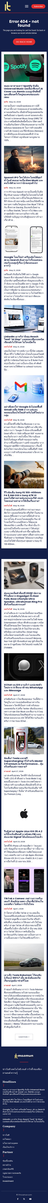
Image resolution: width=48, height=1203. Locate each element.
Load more (23, 1037)
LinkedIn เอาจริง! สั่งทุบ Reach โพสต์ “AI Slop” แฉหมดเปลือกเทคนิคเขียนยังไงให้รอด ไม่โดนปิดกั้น (24, 339)
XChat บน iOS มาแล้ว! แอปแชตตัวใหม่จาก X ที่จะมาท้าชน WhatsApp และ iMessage (23, 687)
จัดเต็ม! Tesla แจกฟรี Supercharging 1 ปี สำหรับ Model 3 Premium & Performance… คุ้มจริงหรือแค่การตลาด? (23, 762)
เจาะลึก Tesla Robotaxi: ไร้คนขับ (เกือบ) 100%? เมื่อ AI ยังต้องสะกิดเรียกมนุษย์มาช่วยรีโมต (22, 977)
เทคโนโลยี (8, 347)
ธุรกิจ (6, 102)
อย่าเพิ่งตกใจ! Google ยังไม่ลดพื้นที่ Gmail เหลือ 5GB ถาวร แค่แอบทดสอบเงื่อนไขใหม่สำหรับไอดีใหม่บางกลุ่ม (24, 411)
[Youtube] (30, 1199)
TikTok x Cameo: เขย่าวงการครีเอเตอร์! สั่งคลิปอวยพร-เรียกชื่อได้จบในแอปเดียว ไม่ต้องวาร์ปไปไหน (23, 901)
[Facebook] (17, 1199)
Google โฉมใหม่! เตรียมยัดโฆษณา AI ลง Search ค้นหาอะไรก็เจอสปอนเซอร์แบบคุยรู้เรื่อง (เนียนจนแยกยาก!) (23, 261)
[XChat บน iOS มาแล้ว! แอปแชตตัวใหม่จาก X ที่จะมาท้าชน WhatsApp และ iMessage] (24, 667)
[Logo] (8, 6)
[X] (24, 1199)
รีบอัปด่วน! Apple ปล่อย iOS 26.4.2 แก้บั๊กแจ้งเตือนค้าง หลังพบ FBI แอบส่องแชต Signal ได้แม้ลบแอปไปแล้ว (23, 834)
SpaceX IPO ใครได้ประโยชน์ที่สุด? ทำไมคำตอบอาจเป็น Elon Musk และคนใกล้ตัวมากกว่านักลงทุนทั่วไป (23, 180)
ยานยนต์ (7, 771)
